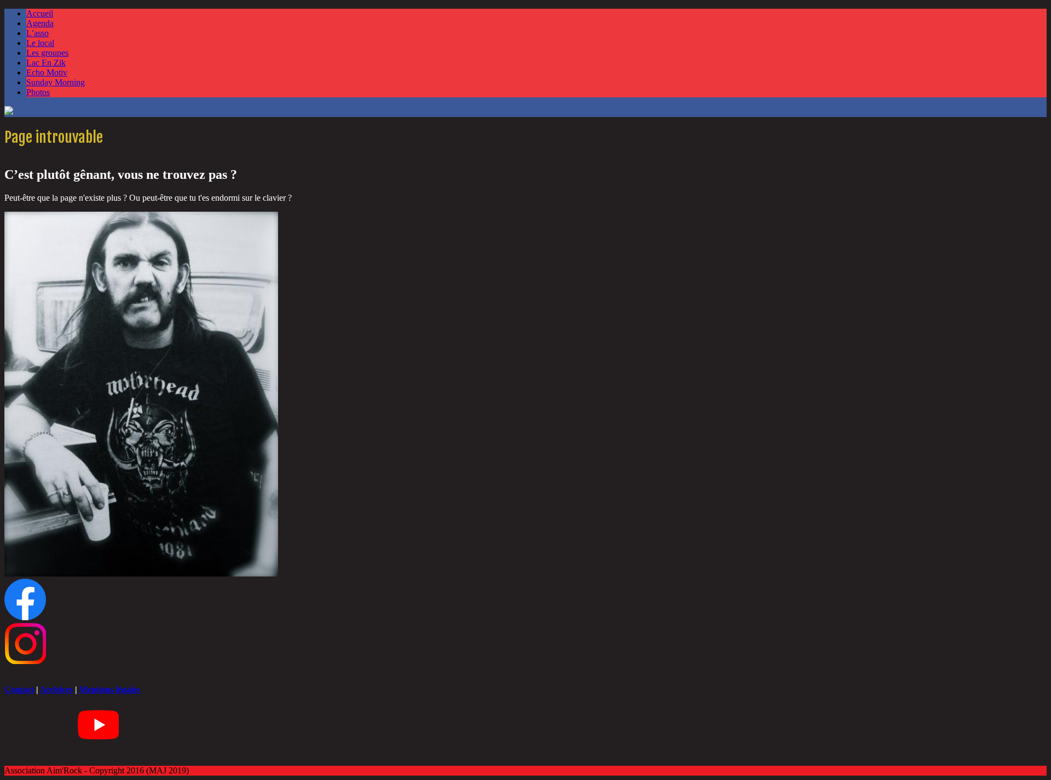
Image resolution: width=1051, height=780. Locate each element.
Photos (38, 92)
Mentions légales (109, 689)
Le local (40, 43)
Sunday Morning (55, 82)
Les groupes (47, 52)
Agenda (40, 23)
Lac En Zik (46, 62)
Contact (19, 689)
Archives (56, 689)
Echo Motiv (46, 72)
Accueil (39, 13)
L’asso (37, 33)
